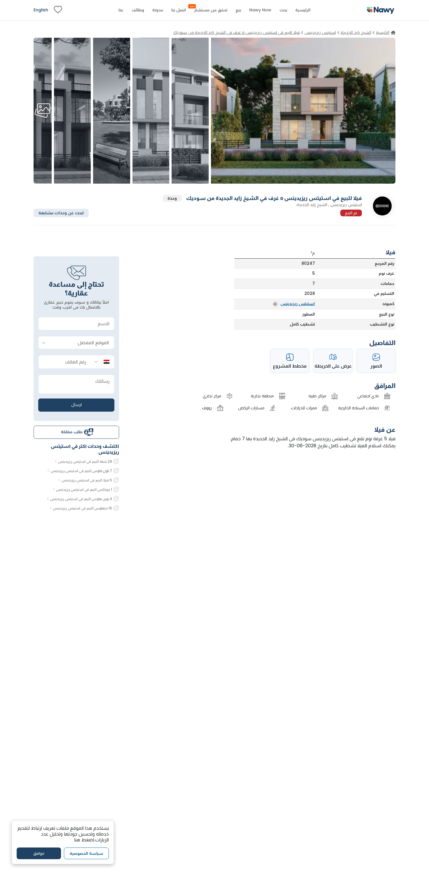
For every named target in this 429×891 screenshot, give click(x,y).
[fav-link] (58, 10)
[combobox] (82, 342)
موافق (38, 853)
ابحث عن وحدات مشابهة (61, 212)
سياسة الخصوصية (86, 853)
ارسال (76, 405)
